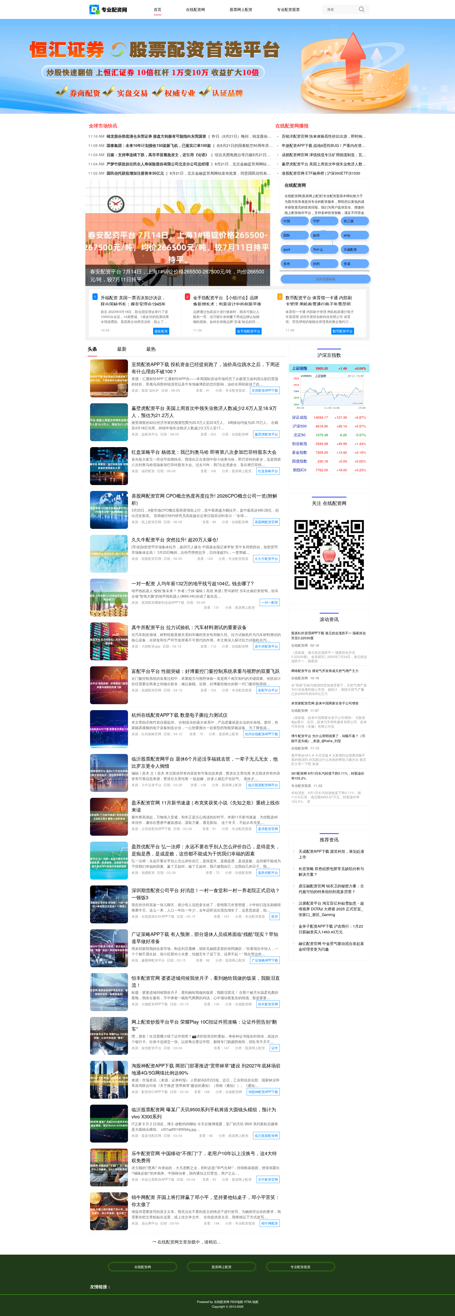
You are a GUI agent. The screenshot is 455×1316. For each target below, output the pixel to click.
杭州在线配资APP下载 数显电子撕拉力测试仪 (180, 714)
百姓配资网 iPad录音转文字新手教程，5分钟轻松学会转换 (193, 1279)
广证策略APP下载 (265, 960)
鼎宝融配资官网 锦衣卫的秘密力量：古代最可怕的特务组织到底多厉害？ (331, 888)
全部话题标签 (326, 279)
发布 (286, 263)
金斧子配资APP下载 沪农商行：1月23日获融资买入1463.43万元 (331, 929)
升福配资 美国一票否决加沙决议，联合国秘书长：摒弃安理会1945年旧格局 (133, 303)
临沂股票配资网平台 (263, 784)
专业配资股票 (288, 9)
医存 (274, 916)
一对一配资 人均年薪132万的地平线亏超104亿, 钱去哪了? (193, 583)
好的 (316, 263)
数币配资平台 (343, 331)
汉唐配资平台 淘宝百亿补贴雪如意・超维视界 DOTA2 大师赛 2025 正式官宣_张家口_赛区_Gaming (331, 908)
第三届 (349, 220)
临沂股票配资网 (266, 1135)
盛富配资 (161, 331)
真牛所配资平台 (266, 646)
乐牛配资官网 (268, 1179)
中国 (286, 220)
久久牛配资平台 (266, 558)
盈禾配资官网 (268, 828)
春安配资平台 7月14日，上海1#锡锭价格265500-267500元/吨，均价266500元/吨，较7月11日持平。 (327, 638)
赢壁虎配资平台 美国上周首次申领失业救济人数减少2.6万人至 (334, 164)
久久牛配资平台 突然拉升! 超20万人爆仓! (175, 539)
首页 (157, 9)
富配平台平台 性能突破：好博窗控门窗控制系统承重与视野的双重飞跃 (206, 670)
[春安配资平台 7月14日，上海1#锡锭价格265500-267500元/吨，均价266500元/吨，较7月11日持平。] (177, 240)
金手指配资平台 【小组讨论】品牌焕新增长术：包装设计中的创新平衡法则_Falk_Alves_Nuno (227, 303)
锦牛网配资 (269, 1223)
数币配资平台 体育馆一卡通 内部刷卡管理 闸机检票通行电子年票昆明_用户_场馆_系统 (319, 303)
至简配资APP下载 (265, 390)
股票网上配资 (241, 9)
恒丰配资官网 (268, 1004)
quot (286, 249)
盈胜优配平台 (268, 872)
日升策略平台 (268, 1267)
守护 (316, 220)
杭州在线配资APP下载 (261, 733)
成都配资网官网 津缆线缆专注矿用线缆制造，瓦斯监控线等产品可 (337, 154)
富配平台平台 (268, 690)
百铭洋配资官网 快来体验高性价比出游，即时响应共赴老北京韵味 (337, 136)
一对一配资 (269, 602)
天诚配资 (350, 249)
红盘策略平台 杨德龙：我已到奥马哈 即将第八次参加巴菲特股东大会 (204, 451)
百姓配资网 (269, 1299)
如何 (316, 235)
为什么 (318, 249)
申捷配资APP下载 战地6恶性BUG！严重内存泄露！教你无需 (333, 145)
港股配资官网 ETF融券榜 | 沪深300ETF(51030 (321, 173)
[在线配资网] (108, 10)
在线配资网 (195, 9)
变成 (347, 263)
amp (347, 235)
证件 (274, 1047)
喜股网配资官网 (266, 521)
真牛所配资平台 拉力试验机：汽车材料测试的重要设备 (189, 627)
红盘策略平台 (268, 470)
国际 (286, 235)
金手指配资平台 (248, 331)
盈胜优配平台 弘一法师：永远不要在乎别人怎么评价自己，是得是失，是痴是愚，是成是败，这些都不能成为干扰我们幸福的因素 (206, 850)
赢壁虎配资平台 (266, 434)
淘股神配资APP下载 (263, 1091)
